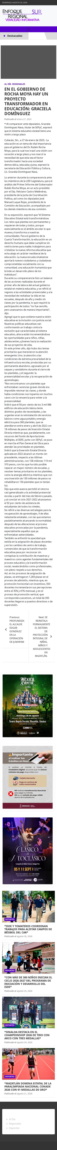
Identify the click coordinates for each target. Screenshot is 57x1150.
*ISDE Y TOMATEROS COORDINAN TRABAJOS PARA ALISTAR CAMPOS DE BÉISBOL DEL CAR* (28, 929)
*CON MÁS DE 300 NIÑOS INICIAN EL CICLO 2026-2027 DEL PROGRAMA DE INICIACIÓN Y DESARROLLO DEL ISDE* (28, 982)
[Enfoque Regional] (22, 15)
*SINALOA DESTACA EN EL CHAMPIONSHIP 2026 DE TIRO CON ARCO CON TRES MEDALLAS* (27, 1035)
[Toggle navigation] (28, 29)
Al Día (7, 84)
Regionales (18, 84)
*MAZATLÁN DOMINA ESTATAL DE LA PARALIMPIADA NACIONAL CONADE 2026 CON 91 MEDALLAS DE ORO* (27, 1086)
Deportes (9, 919)
